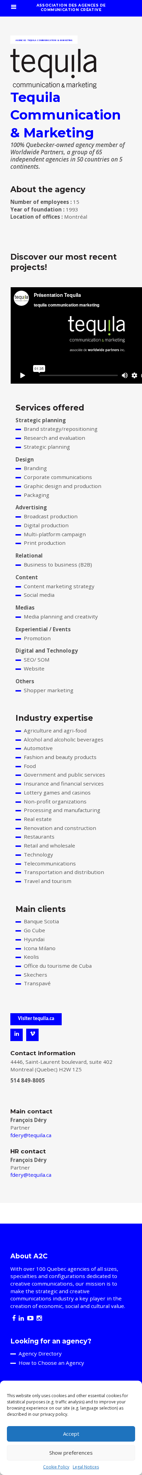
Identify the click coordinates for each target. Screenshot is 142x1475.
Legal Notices (86, 1467)
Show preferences (71, 1452)
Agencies (21, 40)
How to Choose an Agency (51, 1362)
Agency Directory (40, 1353)
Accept (71, 1433)
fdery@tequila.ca (30, 1135)
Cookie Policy (56, 1467)
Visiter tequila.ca (36, 1018)
